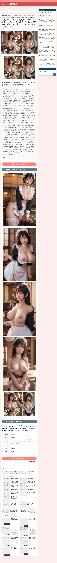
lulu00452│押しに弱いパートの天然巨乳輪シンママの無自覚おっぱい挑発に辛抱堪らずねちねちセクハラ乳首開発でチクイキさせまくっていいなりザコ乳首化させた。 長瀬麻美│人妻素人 (47, 40)
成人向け (15, 15)
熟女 (4, 17)
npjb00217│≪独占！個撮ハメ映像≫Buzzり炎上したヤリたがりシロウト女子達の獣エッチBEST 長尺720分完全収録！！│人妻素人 (47, 46)
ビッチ (20, 15)
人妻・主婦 (8, 17)
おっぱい (24, 15)
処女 (31, 15)
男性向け (10, 15)
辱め (23, 17)
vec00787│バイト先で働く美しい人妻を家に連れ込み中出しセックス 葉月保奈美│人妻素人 (47, 64)
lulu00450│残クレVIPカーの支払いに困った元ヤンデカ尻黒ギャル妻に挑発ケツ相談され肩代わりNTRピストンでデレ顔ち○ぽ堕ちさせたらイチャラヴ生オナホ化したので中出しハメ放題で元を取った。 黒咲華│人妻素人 (47, 32)
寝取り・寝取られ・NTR (16, 17)
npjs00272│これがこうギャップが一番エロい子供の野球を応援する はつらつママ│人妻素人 (47, 51)
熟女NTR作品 (5, 15)
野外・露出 (27, 17)
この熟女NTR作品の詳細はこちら (20, 164)
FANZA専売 (33, 17)
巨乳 (34, 15)
